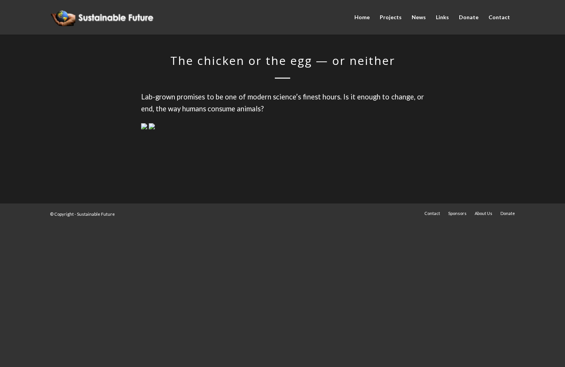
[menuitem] (362, 17)
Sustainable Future (96, 214)
